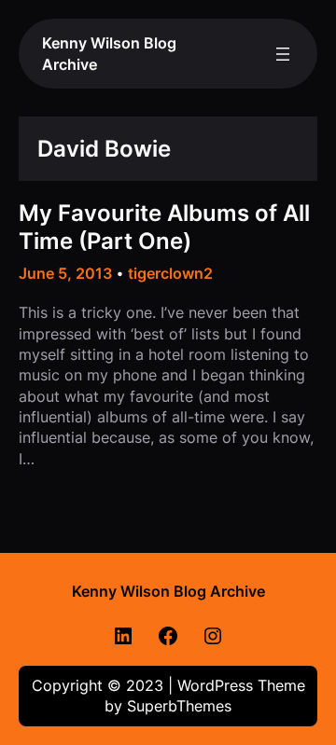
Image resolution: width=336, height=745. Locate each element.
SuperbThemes (179, 706)
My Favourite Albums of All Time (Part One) (164, 227)
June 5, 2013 (65, 273)
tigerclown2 (170, 273)
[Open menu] (283, 54)
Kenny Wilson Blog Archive (168, 591)
